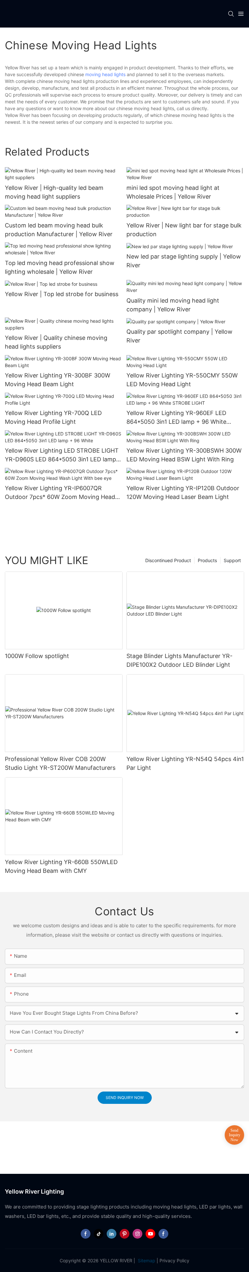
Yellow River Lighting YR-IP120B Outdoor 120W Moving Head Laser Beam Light (182, 492)
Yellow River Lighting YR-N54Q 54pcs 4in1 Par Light (185, 763)
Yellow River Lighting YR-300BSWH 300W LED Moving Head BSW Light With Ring (184, 455)
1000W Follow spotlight (37, 656)
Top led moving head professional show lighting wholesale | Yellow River (59, 267)
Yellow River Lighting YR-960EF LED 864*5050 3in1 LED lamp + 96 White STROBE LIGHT (176, 418)
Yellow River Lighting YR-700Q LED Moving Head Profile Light (53, 417)
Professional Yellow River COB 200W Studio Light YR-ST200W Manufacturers (60, 763)
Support (232, 560)
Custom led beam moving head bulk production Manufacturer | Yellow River (59, 229)
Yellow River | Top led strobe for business (61, 294)
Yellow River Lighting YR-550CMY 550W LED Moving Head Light (182, 379)
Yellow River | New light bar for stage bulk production (184, 229)
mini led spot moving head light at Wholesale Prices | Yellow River (172, 192)
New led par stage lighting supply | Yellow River (183, 261)
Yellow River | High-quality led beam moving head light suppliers (54, 192)
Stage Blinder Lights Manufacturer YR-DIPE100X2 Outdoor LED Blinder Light (179, 660)
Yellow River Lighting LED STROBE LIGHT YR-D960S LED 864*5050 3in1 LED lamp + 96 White (63, 455)
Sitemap (145, 1260)
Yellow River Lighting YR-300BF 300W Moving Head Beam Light (57, 379)
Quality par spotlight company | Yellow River (179, 336)
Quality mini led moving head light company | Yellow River (172, 305)
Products (207, 560)
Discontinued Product (168, 560)
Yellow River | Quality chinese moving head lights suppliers (56, 342)
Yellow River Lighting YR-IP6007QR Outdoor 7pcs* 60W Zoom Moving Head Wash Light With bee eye (60, 493)
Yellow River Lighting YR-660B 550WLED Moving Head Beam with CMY (61, 866)
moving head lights (105, 74)
